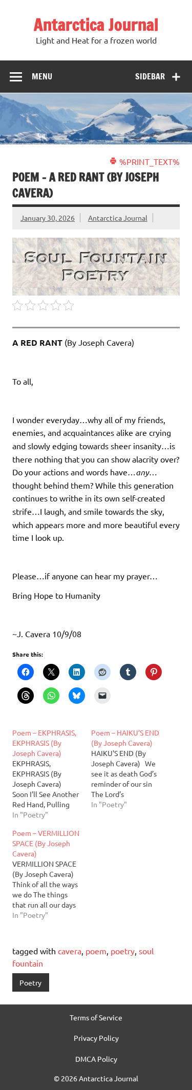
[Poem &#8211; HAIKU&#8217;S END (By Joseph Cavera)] (130, 768)
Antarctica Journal (96, 24)
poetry (123, 951)
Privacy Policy (96, 1037)
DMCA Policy (96, 1058)
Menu (42, 76)
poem (96, 951)
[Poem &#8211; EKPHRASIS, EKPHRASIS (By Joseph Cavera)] (51, 773)
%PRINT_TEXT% (148, 161)
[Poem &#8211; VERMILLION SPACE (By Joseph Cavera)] (51, 874)
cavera (69, 951)
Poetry (30, 982)
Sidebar (150, 76)
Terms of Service (96, 1017)
